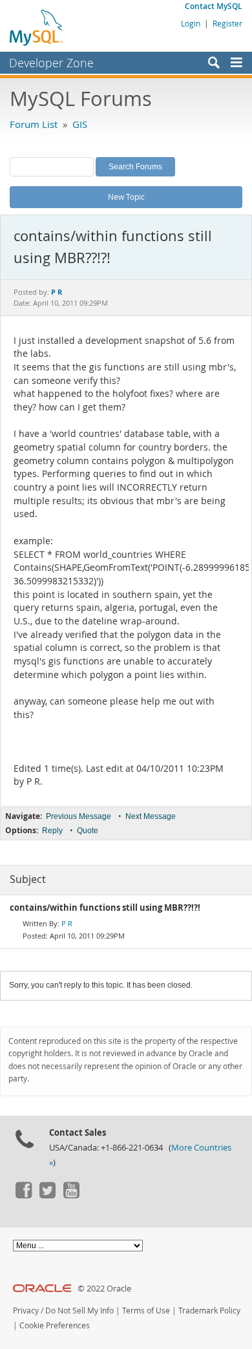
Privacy (26, 1310)
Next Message (150, 816)
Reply (52, 830)
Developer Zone (51, 62)
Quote (87, 830)
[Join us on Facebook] (23, 1195)
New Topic (126, 196)
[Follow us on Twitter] (47, 1195)
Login (190, 23)
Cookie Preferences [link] (54, 1325)
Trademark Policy (209, 1310)
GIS (79, 124)
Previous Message (78, 816)
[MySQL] (37, 27)
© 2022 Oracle (104, 1288)
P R (66, 923)
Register (227, 23)
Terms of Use (146, 1310)
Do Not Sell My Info (79, 1310)
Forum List (34, 124)
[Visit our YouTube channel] (71, 1195)
